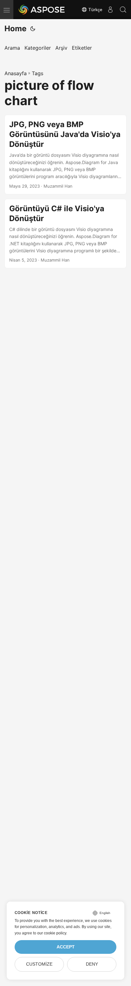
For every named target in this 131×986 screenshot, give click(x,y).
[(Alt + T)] (33, 28)
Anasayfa (15, 73)
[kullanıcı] (110, 9)
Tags (37, 73)
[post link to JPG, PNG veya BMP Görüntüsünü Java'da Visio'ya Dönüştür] (65, 154)
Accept (66, 947)
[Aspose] (42, 9)
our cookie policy (51, 933)
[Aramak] (123, 9)
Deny (92, 964)
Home (15, 28)
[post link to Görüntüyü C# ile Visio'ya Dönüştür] (65, 233)
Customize (39, 964)
